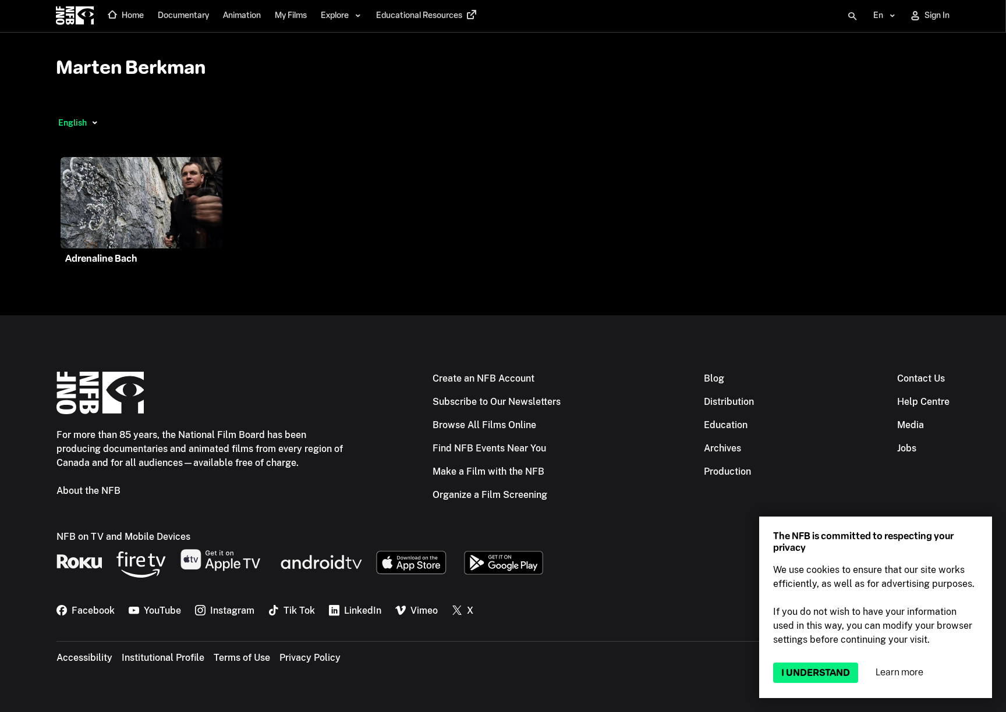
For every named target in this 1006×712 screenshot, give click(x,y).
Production (727, 471)
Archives (722, 448)
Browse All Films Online (484, 424)
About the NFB (88, 490)
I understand (815, 672)
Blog (714, 378)
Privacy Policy (310, 657)
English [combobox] (72, 122)
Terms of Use (242, 657)
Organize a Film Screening (490, 494)
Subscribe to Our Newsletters (497, 401)
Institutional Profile (163, 657)
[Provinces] (94, 122)
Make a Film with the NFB (488, 471)
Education (726, 424)
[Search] (852, 16)
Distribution (729, 401)
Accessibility (84, 657)
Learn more (899, 672)
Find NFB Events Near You (489, 448)
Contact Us (921, 378)
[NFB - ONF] (75, 16)
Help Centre (923, 401)
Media (910, 424)
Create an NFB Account (483, 378)
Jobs (906, 448)
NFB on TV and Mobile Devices (123, 536)
